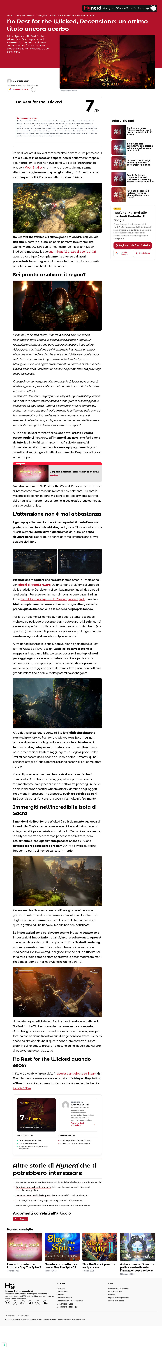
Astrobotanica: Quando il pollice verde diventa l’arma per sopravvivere (137, 1267)
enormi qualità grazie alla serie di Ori (72, 251)
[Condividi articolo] (33, 89)
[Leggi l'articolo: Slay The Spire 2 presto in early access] (99, 1247)
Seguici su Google (116, 1301)
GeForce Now (22, 1088)
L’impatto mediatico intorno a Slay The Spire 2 (24, 1265)
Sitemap (111, 1295)
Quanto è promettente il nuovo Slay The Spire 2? (61, 1265)
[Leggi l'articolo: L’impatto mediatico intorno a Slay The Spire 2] (24, 1247)
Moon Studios (34, 167)
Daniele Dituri (22, 81)
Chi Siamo (61, 1289)
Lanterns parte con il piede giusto (33, 1195)
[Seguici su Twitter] (37, 1302)
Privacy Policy (10, 1316)
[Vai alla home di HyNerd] (92, 8)
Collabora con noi (64, 1298)
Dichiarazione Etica (65, 1304)
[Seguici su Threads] (15, 1302)
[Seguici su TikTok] (30, 1302)
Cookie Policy (23, 1316)
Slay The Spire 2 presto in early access (99, 1265)
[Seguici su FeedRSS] (45, 1302)
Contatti (60, 1295)
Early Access (20, 1219)
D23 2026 (20, 1200)
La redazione (62, 1292)
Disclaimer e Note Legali (67, 1307)
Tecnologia (144, 8)
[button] (57, 208)
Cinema (121, 8)
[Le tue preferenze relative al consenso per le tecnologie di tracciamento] (4, 1344)
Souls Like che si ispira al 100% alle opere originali (53, 599)
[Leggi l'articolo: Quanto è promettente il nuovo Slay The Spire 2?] (62, 1247)
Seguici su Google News (118, 1298)
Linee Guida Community (118, 1289)
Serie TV (131, 8)
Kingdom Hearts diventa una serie (33, 1187)
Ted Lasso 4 (22, 1205)
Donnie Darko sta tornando (30, 1182)
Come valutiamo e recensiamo (70, 1301)
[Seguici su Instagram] (22, 1302)
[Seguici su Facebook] (7, 1302)
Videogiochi (109, 8)
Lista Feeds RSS (115, 1292)
